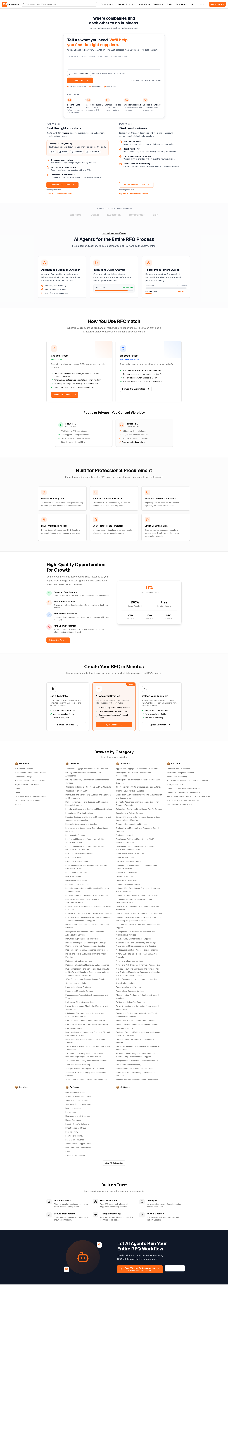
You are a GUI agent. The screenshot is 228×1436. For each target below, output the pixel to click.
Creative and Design (23, 776)
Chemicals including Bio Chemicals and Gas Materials (88, 787)
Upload (64, 152)
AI (53, 152)
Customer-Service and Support (78, 1104)
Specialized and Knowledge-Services (183, 800)
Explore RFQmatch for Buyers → (60, 194)
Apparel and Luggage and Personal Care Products (86, 769)
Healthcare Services (73, 876)
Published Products (73, 1028)
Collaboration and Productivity (78, 1096)
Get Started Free (56, 640)
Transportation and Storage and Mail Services (84, 1068)
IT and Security (71, 1132)
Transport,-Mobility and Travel (179, 804)
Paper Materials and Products (78, 987)
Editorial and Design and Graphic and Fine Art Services (88, 809)
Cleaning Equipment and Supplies (79, 791)
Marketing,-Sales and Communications (183, 788)
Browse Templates (65, 725)
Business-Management (75, 1092)
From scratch (94, 152)
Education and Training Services (79, 813)
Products (72, 763)
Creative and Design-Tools (76, 1100)
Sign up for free (217, 4)
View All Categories (114, 1163)
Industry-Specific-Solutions (77, 1124)
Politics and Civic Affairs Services (79, 1002)
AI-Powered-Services (24, 769)
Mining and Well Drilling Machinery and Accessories (87, 965)
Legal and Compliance (74, 1140)
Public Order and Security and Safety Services (85, 1020)
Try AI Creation (111, 725)
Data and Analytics (73, 1108)
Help (192, 4)
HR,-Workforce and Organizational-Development (187, 780)
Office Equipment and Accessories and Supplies (85, 979)
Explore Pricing (175, 1268)
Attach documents (81, 73)
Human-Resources (73, 1120)
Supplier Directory (126, 4)
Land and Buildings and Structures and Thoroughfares (88, 913)
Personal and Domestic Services (79, 991)
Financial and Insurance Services (79, 853)
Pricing (170, 4)
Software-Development (75, 1155)
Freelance (22, 763)
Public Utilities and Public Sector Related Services (86, 1024)
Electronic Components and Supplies (81, 824)
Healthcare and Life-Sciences (77, 1116)
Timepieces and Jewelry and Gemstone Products (86, 1060)
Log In (201, 4)
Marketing (19, 788)
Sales (67, 1151)
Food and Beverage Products (78, 861)
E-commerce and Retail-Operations (30, 780)
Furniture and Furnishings (76, 872)
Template (78, 152)
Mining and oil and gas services (78, 961)
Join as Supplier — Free (134, 185)
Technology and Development (27, 800)
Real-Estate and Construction (78, 1148)
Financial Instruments (74, 857)
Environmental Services (75, 835)
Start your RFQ (77, 80)
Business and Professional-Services (30, 772)
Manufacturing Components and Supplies (83, 939)
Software (72, 1087)
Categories (106, 4)
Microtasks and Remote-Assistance (30, 796)
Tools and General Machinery (77, 1064)
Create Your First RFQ (62, 395)
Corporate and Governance (178, 769)
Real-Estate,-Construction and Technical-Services (188, 796)
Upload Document (158, 725)
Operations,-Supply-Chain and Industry (183, 792)
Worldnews (181, 4)
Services (157, 4)
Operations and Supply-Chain (78, 1144)
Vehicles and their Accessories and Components (86, 1079)
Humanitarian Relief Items (76, 880)
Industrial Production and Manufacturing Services (86, 895)
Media (17, 792)
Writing (18, 804)
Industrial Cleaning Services (77, 884)
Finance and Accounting (177, 776)
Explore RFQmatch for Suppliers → (134, 194)
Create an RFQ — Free (60, 185)
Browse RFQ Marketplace (133, 389)
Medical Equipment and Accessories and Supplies (86, 950)
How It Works (144, 4)
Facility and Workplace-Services (180, 772)
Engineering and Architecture (27, 784)
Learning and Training (74, 1136)
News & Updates (155, 1213)
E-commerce (70, 1112)
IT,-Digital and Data (175, 784)
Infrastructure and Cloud (75, 1128)
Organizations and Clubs (75, 983)
